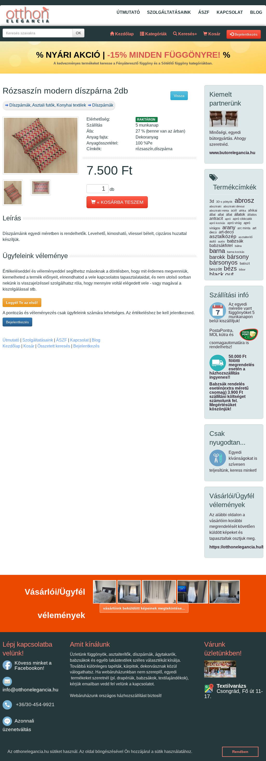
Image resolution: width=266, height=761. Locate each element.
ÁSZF (203, 12)
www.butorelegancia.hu (232, 152)
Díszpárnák (102, 105)
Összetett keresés (53, 346)
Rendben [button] (240, 752)
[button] (194, 752)
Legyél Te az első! (22, 302)
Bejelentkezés (17, 322)
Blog (256, 12)
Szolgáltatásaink (169, 12)
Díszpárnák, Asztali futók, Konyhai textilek (47, 105)
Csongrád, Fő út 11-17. (233, 691)
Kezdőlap (11, 346)
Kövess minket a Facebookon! (33, 665)
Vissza (179, 96)
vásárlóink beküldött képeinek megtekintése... (144, 608)
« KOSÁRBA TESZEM (119, 202)
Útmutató (128, 12)
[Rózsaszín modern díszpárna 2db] (40, 145)
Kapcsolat (230, 12)
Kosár (28, 346)
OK (78, 33)
